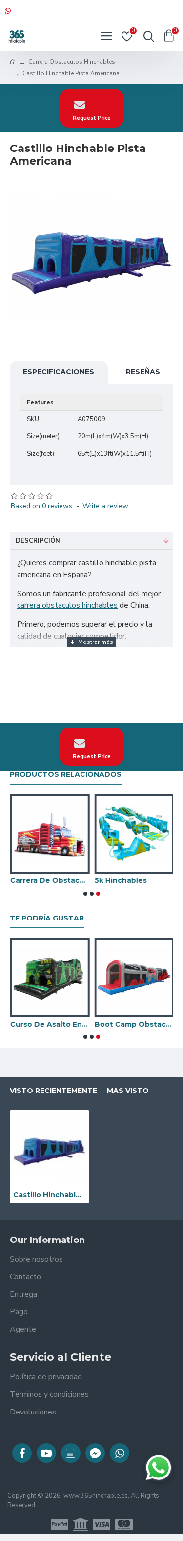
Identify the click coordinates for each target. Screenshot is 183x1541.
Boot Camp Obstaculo (134, 1024)
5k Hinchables (120, 880)
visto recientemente (53, 1091)
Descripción (38, 540)
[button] (85, 894)
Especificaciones (58, 371)
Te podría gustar (47, 918)
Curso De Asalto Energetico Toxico (49, 1024)
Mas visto (128, 1091)
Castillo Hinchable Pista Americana (49, 1194)
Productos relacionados (66, 774)
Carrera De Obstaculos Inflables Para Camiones (49, 880)
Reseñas (143, 371)
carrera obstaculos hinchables (67, 605)
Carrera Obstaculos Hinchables (71, 61)
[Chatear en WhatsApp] (158, 1467)
